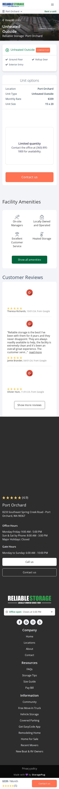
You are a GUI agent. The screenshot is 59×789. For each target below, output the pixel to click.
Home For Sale (29, 739)
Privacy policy (29, 768)
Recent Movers (29, 745)
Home (29, 636)
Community (30, 702)
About (29, 649)
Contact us (29, 177)
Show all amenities (29, 259)
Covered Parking (29, 720)
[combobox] (29, 612)
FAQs (30, 669)
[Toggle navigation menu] (53, 4)
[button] (19, 622)
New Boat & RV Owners (29, 751)
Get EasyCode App (29, 726)
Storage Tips (29, 675)
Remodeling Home (30, 733)
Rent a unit (50, 11)
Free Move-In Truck (29, 708)
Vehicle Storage (29, 714)
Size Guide (29, 681)
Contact (29, 655)
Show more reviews (29, 405)
